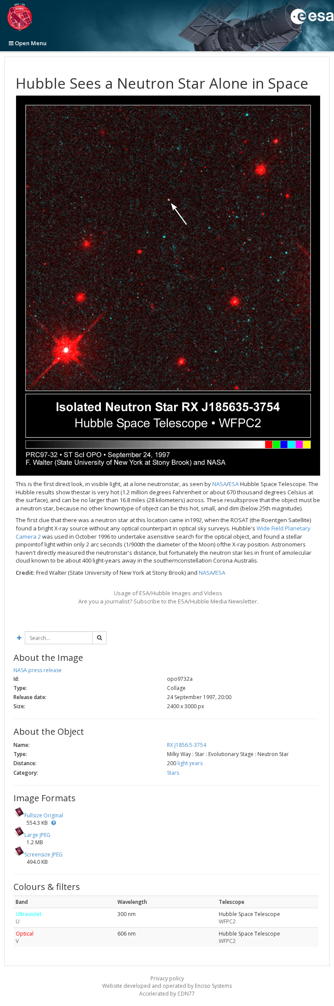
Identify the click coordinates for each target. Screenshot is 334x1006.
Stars (173, 772)
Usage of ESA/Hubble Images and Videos (168, 593)
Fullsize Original (43, 815)
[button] (53, 822)
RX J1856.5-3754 (186, 745)
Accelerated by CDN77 (167, 993)
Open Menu (30, 43)
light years (190, 763)
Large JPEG (37, 835)
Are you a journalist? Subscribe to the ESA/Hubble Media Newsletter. (168, 601)
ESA (234, 484)
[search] (99, 637)
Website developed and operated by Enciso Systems (167, 985)
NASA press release (37, 670)
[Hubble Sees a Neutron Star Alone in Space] (168, 286)
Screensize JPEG (43, 854)
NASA (219, 484)
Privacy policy (167, 978)
